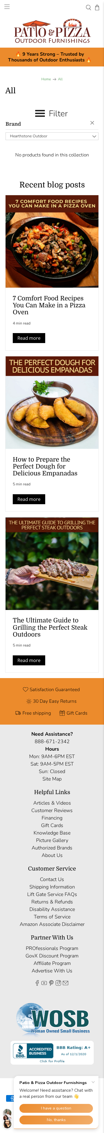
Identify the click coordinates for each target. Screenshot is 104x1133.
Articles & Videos (52, 803)
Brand (13, 124)
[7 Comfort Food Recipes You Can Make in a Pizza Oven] (52, 241)
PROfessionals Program (52, 948)
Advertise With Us (52, 970)
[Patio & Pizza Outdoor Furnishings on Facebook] (37, 984)
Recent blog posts (52, 185)
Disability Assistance (52, 909)
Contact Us (52, 879)
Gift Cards (52, 825)
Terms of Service (52, 916)
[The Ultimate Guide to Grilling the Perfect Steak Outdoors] (52, 563)
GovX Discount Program (52, 955)
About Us (52, 855)
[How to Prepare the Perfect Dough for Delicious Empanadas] (52, 402)
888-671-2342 (52, 741)
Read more (28, 338)
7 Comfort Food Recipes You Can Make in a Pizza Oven (49, 305)
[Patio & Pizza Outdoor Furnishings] (52, 31)
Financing (52, 818)
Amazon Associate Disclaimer (52, 924)
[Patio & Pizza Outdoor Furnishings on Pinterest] (51, 984)
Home (46, 79)
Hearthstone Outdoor (28, 136)
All (60, 79)
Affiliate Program (52, 963)
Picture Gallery (52, 840)
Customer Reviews (52, 810)
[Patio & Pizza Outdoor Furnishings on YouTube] (44, 984)
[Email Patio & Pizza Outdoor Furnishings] (65, 984)
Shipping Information (52, 887)
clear (93, 123)
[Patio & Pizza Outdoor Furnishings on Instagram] (58, 984)
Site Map (52, 779)
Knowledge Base (52, 833)
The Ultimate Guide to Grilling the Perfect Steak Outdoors (50, 627)
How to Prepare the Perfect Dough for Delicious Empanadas (45, 466)
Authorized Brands (52, 847)
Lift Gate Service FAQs (52, 894)
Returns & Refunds (52, 901)
